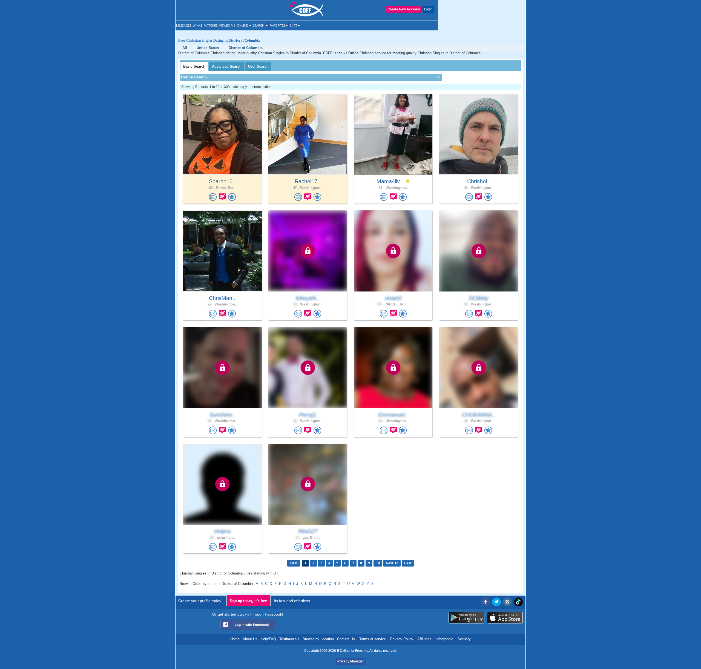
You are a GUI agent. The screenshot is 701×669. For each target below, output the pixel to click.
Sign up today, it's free (248, 600)
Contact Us (346, 639)
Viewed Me (227, 25)
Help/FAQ (268, 639)
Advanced (227, 66)
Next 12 (392, 563)
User (258, 66)
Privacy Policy (401, 639)
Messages (183, 25)
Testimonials (289, 639)
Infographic (444, 639)
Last (407, 563)
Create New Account (403, 9)
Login (428, 9)
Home (235, 639)
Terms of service (372, 639)
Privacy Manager (350, 661)
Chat (293, 25)
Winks (197, 25)
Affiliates (424, 639)
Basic (194, 66)
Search (259, 25)
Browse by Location (318, 639)
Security (464, 639)
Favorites (277, 25)
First (293, 563)
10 (378, 563)
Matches (210, 25)
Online (243, 25)
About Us (250, 639)
